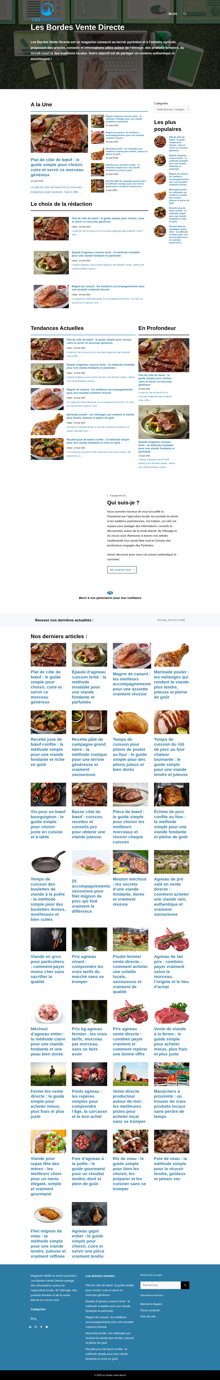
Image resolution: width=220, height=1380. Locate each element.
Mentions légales (151, 1304)
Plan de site (147, 1316)
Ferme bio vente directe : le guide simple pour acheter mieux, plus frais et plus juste (47, 1104)
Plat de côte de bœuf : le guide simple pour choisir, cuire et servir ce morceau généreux (108, 220)
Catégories (161, 103)
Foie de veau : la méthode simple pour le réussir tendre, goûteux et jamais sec (170, 1168)
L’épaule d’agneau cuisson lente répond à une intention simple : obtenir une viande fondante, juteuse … (156, 463)
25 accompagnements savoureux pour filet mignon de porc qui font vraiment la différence (91, 896)
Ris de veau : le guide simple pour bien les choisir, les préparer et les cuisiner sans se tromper (129, 1173)
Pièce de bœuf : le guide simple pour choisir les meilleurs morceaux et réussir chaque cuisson (128, 826)
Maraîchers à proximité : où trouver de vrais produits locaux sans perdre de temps (170, 1104)
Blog (173, 13)
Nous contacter (150, 1310)
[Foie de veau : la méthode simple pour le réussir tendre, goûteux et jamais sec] (171, 1150)
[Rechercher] (185, 1285)
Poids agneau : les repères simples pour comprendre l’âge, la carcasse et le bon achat (89, 1104)
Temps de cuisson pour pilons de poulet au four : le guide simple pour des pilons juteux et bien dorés (130, 754)
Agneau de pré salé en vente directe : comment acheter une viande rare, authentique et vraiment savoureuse (171, 897)
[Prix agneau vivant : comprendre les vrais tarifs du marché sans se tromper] (89, 948)
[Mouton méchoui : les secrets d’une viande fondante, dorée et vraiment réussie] (130, 871)
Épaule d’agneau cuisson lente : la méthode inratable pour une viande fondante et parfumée (124, 119)
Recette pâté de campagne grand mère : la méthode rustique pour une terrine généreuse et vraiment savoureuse (126, 184)
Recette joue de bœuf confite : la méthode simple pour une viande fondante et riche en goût (123, 167)
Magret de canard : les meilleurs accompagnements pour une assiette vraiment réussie (125, 135)
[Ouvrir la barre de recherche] (184, 13)
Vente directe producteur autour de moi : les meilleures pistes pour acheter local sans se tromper (129, 1106)
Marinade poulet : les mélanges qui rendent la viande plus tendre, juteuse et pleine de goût (126, 151)
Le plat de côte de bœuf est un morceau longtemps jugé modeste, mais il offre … (155, 396)
